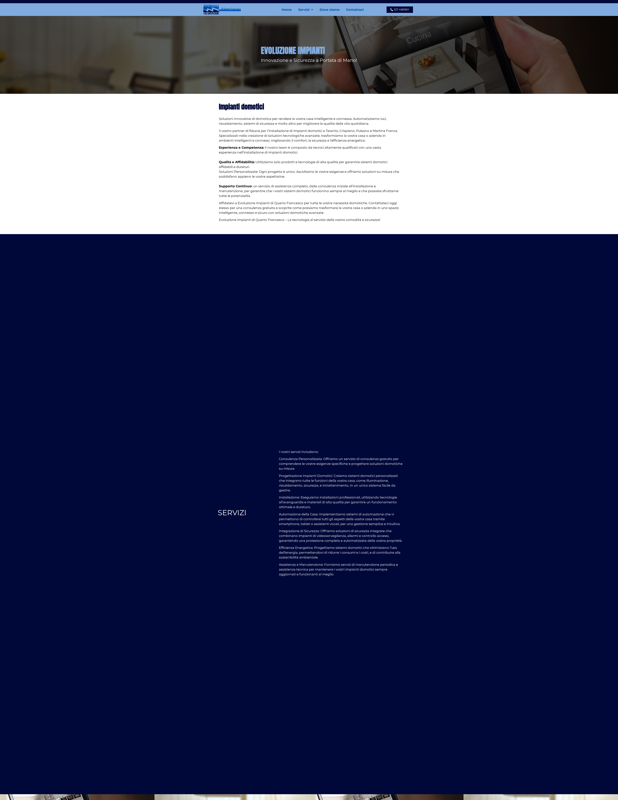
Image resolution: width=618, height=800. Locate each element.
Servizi (303, 10)
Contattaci (355, 10)
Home (287, 10)
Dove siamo (330, 10)
